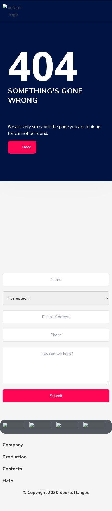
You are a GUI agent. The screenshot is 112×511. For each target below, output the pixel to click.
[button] (105, 11)
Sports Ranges (74, 492)
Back (26, 147)
